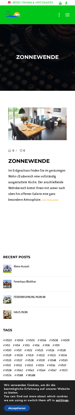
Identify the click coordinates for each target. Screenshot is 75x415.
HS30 (20, 355)
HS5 (27, 345)
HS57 (63, 365)
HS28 (63, 350)
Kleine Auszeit (21, 266)
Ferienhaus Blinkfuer (25, 281)
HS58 (8, 370)
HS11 (18, 350)
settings (62, 400)
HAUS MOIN (21, 312)
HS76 (8, 375)
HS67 (53, 370)
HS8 (47, 345)
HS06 (43, 340)
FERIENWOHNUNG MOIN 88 (29, 297)
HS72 (65, 370)
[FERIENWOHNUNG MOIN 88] (7, 299)
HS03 (8, 340)
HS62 (20, 370)
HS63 (31, 370)
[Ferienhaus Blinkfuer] (7, 284)
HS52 (19, 365)
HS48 (53, 360)
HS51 (8, 365)
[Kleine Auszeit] (7, 269)
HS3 (7, 345)
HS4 (17, 345)
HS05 (31, 340)
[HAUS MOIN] (7, 314)
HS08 (54, 340)
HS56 (52, 365)
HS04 (20, 340)
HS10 (8, 350)
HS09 (66, 340)
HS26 (51, 350)
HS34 (64, 355)
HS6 (37, 345)
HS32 (42, 355)
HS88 (20, 375)
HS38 (31, 360)
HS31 (31, 355)
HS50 (64, 360)
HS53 (30, 365)
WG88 (31, 375)
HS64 (42, 370)
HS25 (40, 350)
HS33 (53, 355)
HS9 (57, 345)
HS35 (8, 360)
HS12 (29, 350)
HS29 (8, 355)
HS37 (19, 360)
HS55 (41, 365)
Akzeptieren (17, 408)
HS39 (42, 360)
